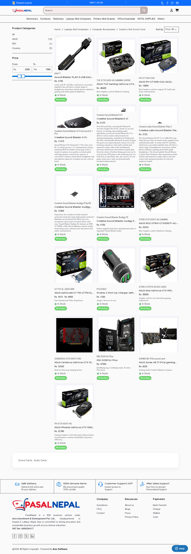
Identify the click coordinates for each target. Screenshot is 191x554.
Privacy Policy (131, 517)
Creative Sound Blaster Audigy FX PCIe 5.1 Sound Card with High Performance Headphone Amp (116, 221)
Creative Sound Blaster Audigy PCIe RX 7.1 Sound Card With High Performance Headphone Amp (74, 206)
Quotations (102, 505)
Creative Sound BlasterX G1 (112, 118)
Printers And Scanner (104, 18)
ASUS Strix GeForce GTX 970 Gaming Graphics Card (155, 290)
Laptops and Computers (78, 18)
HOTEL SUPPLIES (146, 18)
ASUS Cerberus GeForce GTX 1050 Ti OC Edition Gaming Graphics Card (74, 362)
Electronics (32, 18)
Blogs (127, 509)
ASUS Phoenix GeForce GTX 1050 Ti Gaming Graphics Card (73, 427)
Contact (101, 513)
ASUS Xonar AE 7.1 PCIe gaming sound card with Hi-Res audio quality (157, 362)
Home (57, 29)
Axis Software (60, 549)
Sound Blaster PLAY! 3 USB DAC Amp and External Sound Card (72, 77)
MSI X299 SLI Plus (107, 360)
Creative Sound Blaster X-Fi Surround (70, 137)
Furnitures (45, 18)
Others (161, 18)
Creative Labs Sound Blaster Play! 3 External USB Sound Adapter (158, 130)
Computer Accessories (103, 29)
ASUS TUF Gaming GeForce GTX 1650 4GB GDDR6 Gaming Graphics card (115, 84)
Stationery (58, 18)
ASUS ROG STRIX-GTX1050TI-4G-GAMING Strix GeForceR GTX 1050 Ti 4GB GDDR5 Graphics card (158, 223)
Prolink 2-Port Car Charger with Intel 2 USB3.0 (115, 292)
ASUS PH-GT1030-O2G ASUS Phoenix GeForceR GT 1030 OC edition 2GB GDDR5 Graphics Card (158, 81)
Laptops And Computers (76, 29)
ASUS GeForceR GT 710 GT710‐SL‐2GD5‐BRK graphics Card (73, 292)
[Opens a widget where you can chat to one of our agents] (180, 549)
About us (129, 505)
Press (128, 513)
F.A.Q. (99, 509)
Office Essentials (126, 18)
